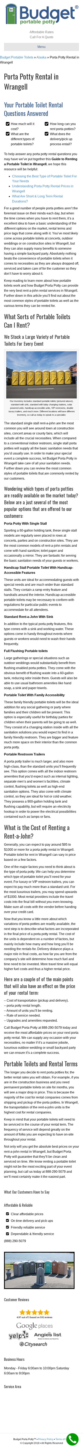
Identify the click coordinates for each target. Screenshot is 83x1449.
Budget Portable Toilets (16, 57)
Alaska (41, 57)
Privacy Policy (45, 1439)
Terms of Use (62, 1439)
